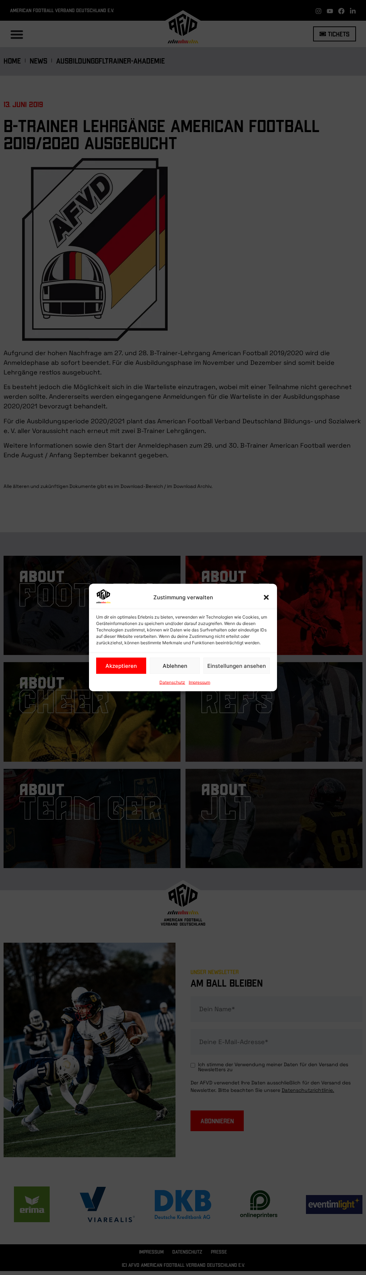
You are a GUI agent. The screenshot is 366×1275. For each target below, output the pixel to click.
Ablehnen (175, 665)
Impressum (199, 682)
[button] (266, 597)
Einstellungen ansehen (236, 665)
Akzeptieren (121, 665)
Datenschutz (172, 682)
